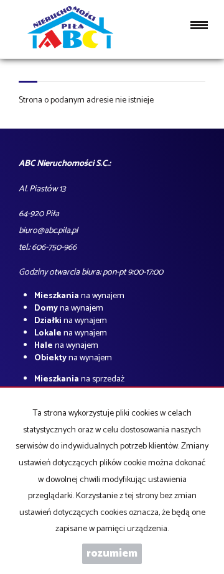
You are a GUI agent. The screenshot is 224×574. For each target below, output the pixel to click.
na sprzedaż (79, 379)
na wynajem (79, 296)
